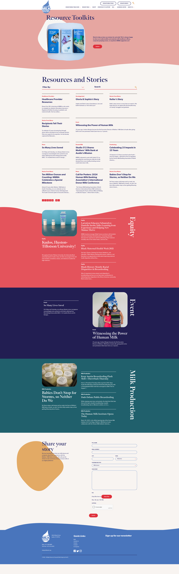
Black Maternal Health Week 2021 (97, 248)
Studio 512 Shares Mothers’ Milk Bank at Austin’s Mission (87, 150)
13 (56, 200)
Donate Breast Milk (108, 3)
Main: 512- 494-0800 (47, 544)
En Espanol (76, 546)
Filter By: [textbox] (47, 87)
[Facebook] (75, 551)
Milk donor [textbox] (96, 465)
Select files (106, 496)
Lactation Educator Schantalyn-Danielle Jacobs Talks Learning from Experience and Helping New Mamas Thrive (98, 226)
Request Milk (85, 7)
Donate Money (124, 3)
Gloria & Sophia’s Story (87, 99)
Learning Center (121, 7)
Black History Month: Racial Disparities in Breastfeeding (95, 268)
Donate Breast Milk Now (72, 7)
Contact (75, 544)
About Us (130, 7)
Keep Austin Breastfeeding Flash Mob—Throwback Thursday (97, 377)
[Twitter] (78, 551)
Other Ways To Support (104, 7)
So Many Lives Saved (52, 148)
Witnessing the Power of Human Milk (94, 125)
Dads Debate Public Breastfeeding (97, 397)
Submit (93, 515)
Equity (94, 7)
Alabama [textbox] (119, 458)
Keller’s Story (116, 99)
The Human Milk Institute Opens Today (97, 415)
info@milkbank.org (46, 550)
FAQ (113, 7)
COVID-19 (76, 541)
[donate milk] (133, 3)
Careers (75, 543)
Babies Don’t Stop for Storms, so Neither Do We (59, 397)
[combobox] (63, 87)
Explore (97, 46)
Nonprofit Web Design (59, 557)
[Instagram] (81, 551)
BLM (75, 539)
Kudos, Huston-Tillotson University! (59, 244)
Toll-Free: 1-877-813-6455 (48, 546)
